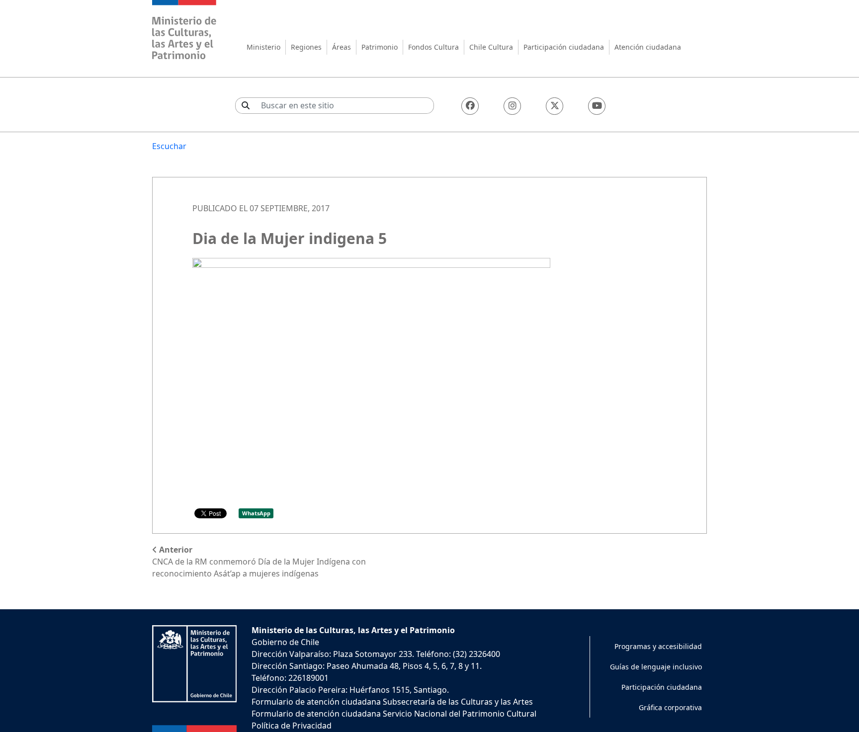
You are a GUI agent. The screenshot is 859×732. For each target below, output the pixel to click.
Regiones (306, 47)
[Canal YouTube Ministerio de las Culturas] (596, 106)
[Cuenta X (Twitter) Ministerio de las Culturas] (554, 106)
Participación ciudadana (563, 47)
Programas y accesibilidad (658, 646)
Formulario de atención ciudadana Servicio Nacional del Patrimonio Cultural (394, 713)
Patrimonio (379, 47)
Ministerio (263, 47)
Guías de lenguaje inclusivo (656, 666)
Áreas (341, 47)
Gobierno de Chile (285, 642)
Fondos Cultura (433, 47)
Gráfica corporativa (670, 707)
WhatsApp (256, 513)
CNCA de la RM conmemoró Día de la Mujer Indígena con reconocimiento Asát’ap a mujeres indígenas (259, 561)
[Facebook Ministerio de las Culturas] (470, 106)
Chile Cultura (491, 47)
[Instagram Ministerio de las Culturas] (512, 106)
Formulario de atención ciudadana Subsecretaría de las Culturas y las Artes (392, 701)
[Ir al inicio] (184, 31)
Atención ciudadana (647, 47)
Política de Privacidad (292, 725)
